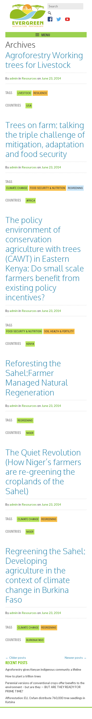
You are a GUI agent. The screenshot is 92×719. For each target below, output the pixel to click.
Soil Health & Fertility (59, 331)
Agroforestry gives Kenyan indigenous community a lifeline (43, 669)
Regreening (75, 188)
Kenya (30, 344)
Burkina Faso (35, 640)
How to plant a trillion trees (23, 676)
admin (14, 78)
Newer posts (76, 657)
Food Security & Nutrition (47, 188)
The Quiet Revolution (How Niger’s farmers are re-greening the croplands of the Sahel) (43, 471)
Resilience (40, 93)
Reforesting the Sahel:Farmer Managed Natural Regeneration (36, 377)
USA (28, 105)
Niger (29, 433)
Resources (29, 78)
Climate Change (16, 188)
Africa (30, 200)
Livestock (24, 93)
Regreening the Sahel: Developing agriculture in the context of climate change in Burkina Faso (45, 575)
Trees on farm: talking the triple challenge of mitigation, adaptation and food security (45, 139)
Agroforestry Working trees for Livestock (44, 60)
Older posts (15, 657)
